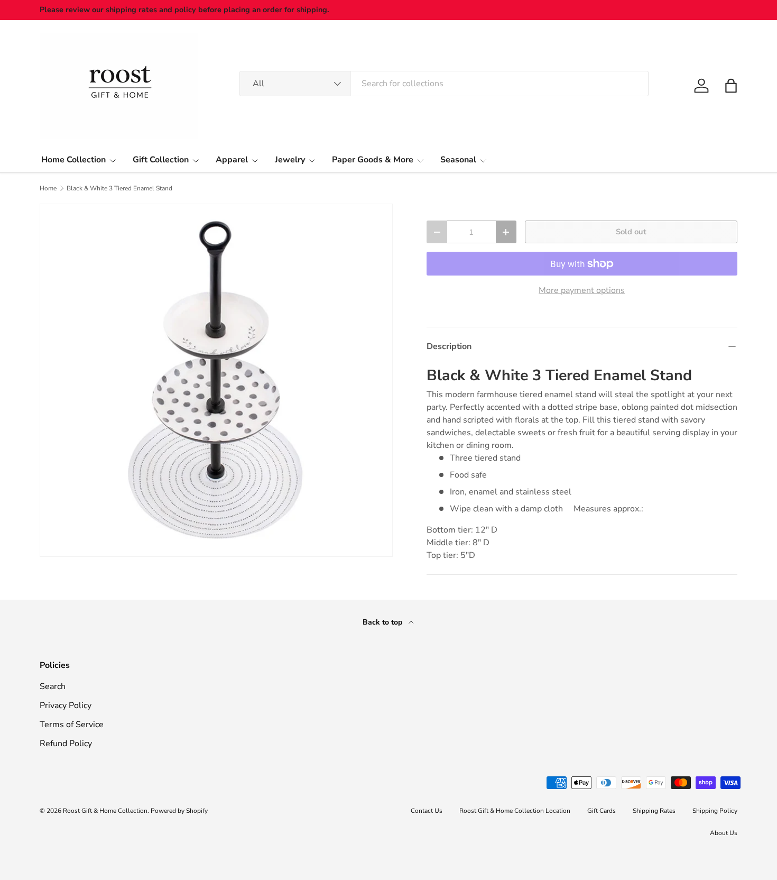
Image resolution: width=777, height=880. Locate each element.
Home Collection (73, 160)
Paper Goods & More (372, 160)
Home (48, 188)
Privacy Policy (65, 705)
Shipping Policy (714, 810)
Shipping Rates (654, 810)
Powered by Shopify (179, 810)
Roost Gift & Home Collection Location (514, 810)
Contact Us (426, 810)
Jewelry (290, 160)
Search (53, 686)
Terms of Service (72, 724)
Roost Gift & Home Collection (105, 810)
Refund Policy (66, 743)
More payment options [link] (582, 290)
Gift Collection (161, 160)
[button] (731, 85)
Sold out (631, 231)
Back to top (383, 622)
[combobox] (444, 83)
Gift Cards (601, 810)
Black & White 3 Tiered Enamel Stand (119, 188)
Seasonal (458, 160)
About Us (723, 833)
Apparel (232, 160)
